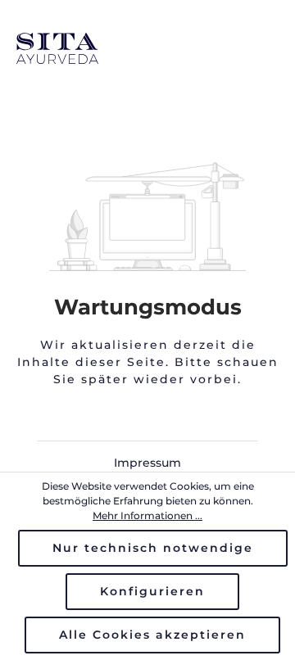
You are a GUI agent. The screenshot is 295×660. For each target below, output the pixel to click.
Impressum (147, 462)
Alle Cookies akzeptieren (152, 634)
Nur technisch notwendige (152, 547)
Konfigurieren (152, 591)
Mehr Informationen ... (147, 515)
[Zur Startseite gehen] (147, 48)
